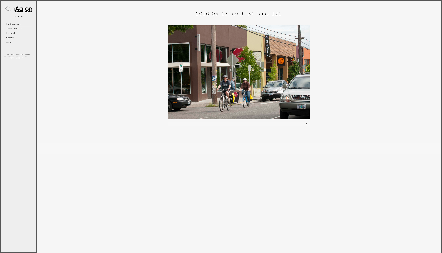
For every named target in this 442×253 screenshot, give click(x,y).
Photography (12, 24)
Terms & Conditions (18, 58)
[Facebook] (15, 16)
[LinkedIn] (18, 16)
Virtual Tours (13, 28)
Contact (10, 38)
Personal (10, 33)
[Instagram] (22, 16)
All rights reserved (24, 56)
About (9, 42)
